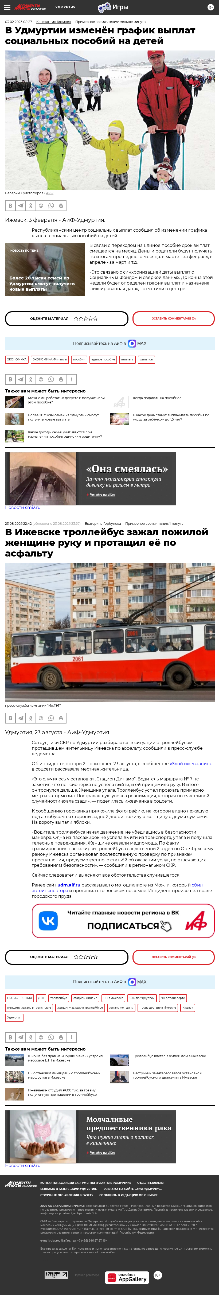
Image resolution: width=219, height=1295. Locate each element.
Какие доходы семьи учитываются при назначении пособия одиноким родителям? (65, 434)
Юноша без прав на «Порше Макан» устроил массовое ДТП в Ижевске (65, 1058)
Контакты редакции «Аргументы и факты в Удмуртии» (85, 1183)
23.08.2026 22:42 (18, 524)
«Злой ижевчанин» (191, 763)
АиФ (49, 193)
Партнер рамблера (86, 1275)
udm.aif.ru (68, 885)
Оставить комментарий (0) (174, 318)
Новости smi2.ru (23, 507)
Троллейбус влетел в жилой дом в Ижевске (169, 1056)
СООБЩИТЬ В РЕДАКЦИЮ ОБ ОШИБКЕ (128, 1195)
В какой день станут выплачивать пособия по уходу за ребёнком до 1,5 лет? (171, 417)
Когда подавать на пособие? (157, 398)
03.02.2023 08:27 (18, 22)
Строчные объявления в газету (66, 1195)
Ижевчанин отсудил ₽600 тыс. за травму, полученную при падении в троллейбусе (62, 1092)
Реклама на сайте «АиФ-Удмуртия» (133, 1189)
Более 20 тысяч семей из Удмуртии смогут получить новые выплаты (63, 417)
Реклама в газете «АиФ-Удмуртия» (68, 1189)
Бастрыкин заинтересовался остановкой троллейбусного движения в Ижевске (167, 1075)
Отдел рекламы (150, 1183)
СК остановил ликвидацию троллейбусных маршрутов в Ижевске (64, 1075)
